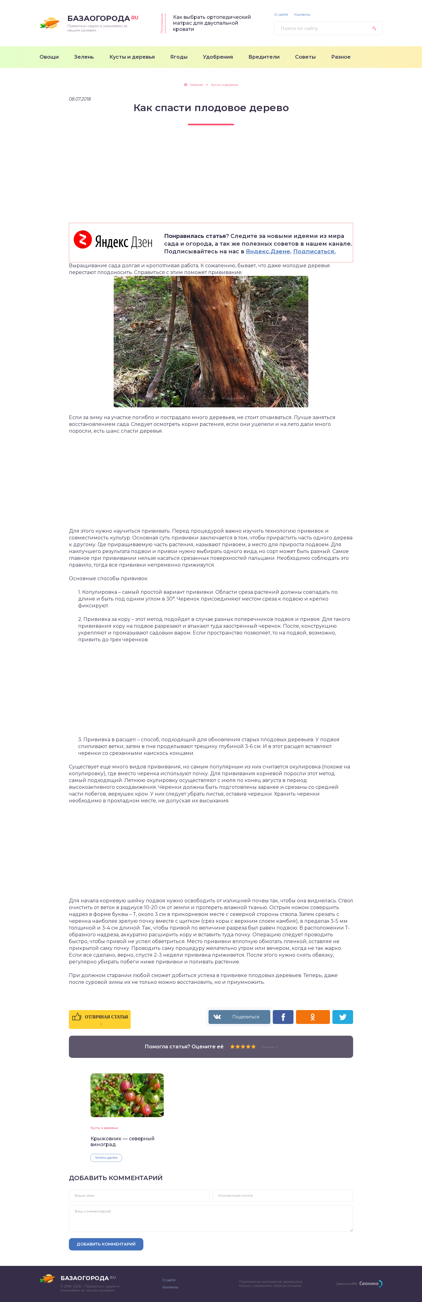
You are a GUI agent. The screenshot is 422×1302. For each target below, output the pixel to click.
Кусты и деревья (104, 1128)
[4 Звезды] (248, 1046)
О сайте (281, 15)
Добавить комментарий (106, 1244)
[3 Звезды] (243, 1046)
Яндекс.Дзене (268, 251)
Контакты (302, 15)
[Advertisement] (211, 179)
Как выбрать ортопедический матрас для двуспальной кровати (212, 23)
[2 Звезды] (237, 1046)
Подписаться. (314, 251)
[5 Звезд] (253, 1046)
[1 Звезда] (232, 1046)
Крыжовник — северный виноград (123, 1141)
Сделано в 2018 (346, 1283)
